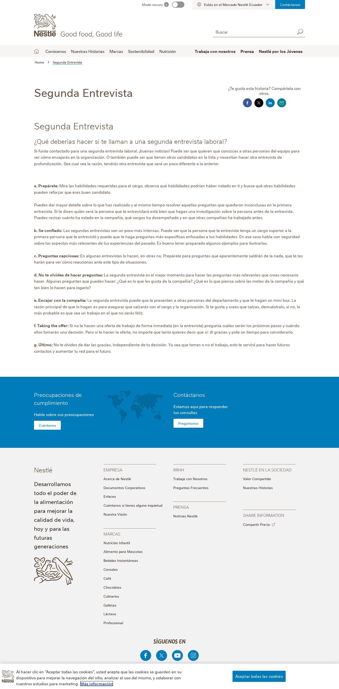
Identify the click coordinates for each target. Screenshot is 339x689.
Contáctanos (290, 4)
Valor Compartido (257, 478)
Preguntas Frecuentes (190, 487)
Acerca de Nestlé (117, 478)
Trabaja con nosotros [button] (215, 51)
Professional (113, 622)
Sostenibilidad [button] (141, 51)
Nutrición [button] (167, 51)
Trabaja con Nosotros (190, 478)
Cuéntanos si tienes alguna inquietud (132, 505)
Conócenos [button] (55, 51)
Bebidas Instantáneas (120, 560)
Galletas (109, 605)
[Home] (79, 25)
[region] (169, 676)
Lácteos (109, 614)
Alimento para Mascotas (123, 551)
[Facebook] (145, 655)
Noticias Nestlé (185, 516)
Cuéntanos (47, 425)
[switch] (178, 4)
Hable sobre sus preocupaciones (64, 414)
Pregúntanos (188, 423)
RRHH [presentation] (178, 469)
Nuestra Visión (115, 514)
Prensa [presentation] (181, 507)
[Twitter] (161, 655)
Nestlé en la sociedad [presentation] (267, 469)
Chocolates (112, 587)
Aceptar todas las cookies (259, 676)
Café (107, 578)
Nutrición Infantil (116, 542)
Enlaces (109, 496)
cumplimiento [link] (51, 402)
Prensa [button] (247, 51)
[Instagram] (193, 655)
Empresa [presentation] (112, 469)
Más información (96, 683)
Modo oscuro (152, 4)
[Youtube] (177, 655)
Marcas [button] (116, 51)
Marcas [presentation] (111, 533)
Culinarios (111, 596)
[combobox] (253, 31)
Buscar (300, 32)
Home (36, 51)
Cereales (110, 569)
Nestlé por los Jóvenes (281, 51)
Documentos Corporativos (124, 487)
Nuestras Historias (87, 51)
